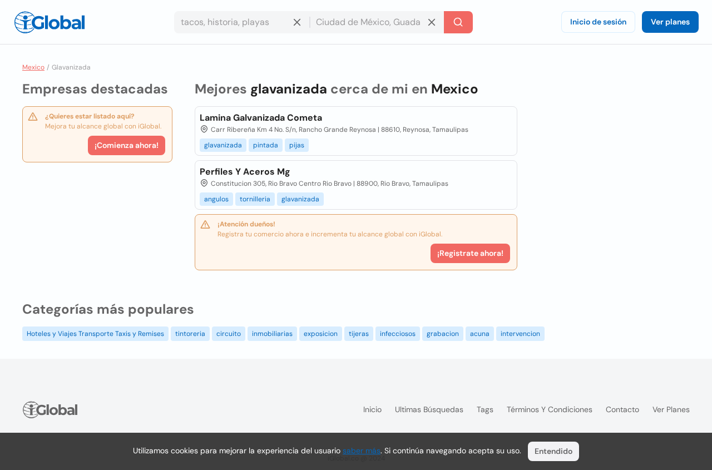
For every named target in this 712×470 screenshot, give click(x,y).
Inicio (372, 409)
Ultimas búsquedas (429, 409)
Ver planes (670, 22)
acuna (480, 333)
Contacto (622, 409)
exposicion (321, 333)
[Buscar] (458, 22)
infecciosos (398, 333)
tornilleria (255, 199)
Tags (485, 409)
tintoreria (190, 333)
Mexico (33, 67)
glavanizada (223, 145)
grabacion (443, 333)
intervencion (520, 333)
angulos (216, 199)
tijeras (359, 333)
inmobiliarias (272, 333)
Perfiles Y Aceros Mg (245, 171)
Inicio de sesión (598, 22)
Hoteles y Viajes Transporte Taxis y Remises (95, 333)
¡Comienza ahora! (127, 145)
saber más (361, 451)
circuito (228, 333)
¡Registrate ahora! (470, 253)
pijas (296, 145)
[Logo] (49, 22)
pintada (265, 145)
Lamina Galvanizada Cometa (261, 117)
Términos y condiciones (549, 409)
